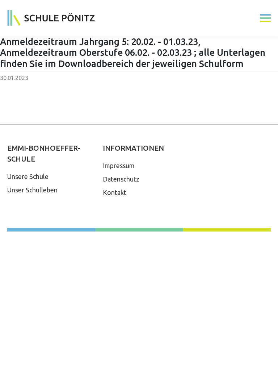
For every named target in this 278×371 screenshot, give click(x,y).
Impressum (119, 165)
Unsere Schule (28, 176)
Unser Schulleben (32, 189)
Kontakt (114, 192)
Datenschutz (121, 179)
